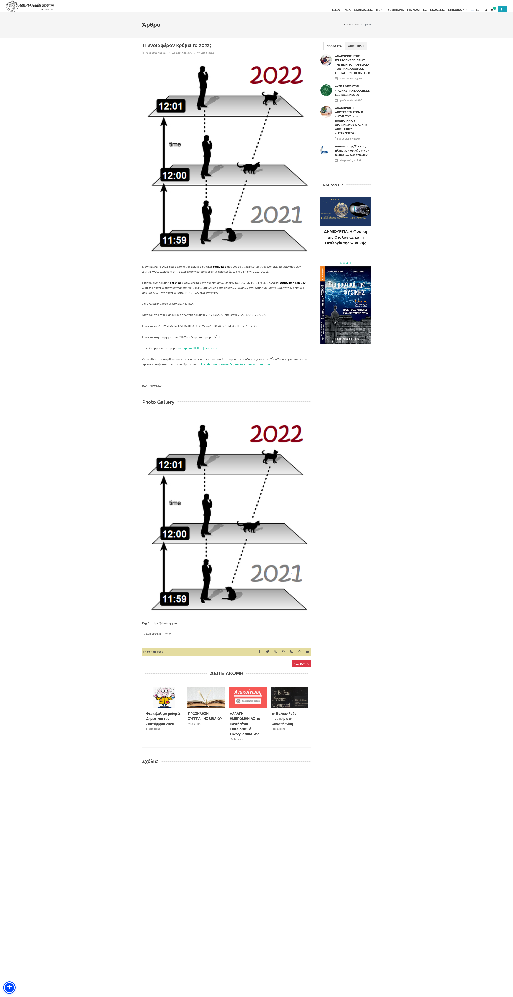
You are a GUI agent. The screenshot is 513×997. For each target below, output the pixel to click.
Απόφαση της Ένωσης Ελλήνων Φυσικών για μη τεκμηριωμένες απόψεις (352, 150)
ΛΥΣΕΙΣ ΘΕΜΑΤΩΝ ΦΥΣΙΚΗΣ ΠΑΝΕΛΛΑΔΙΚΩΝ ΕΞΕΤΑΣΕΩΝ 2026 (352, 90)
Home (347, 24)
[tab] (334, 46)
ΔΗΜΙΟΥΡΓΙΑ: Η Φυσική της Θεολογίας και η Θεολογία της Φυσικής (345, 237)
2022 (168, 634)
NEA (357, 24)
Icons (157, 728)
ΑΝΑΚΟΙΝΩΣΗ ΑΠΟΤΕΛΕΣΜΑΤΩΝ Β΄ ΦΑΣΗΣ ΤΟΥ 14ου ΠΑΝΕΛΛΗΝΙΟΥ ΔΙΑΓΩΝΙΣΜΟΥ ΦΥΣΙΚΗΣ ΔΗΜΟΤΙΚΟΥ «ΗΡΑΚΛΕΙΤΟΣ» (351, 120)
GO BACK (301, 663)
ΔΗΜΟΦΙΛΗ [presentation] (356, 46)
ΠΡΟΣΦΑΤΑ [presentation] (334, 46)
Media (149, 728)
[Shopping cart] (492, 9)
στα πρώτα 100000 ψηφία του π (198, 348)
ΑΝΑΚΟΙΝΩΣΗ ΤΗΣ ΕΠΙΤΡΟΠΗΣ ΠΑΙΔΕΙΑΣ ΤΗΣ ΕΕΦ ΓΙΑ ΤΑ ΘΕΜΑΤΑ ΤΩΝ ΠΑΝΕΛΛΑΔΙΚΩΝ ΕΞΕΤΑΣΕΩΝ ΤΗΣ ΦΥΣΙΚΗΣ (352, 65)
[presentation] (312, 715)
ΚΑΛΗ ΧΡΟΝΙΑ (153, 634)
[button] (341, 263)
